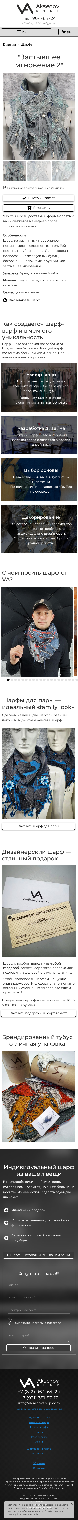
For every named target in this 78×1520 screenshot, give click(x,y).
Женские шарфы (39, 1422)
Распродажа (39, 1436)
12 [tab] (48, 680)
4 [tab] (19, 680)
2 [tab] (12, 680)
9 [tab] (37, 680)
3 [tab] (15, 680)
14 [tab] (55, 680)
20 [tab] (76, 680)
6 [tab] (26, 680)
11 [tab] (44, 680)
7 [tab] (30, 680)
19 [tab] (73, 680)
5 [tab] (22, 680)
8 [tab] (33, 680)
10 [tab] (40, 680)
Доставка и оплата (39, 1448)
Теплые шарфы (39, 1427)
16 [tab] (62, 680)
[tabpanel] (37, 632)
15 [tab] (58, 680)
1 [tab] (8, 680)
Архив (39, 1441)
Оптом (39, 1458)
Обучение (39, 1463)
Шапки (39, 1432)
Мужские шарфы (39, 1417)
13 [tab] (51, 680)
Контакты (39, 1468)
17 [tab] (66, 680)
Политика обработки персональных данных (39, 1409)
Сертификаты (39, 1453)
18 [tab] (69, 680)
